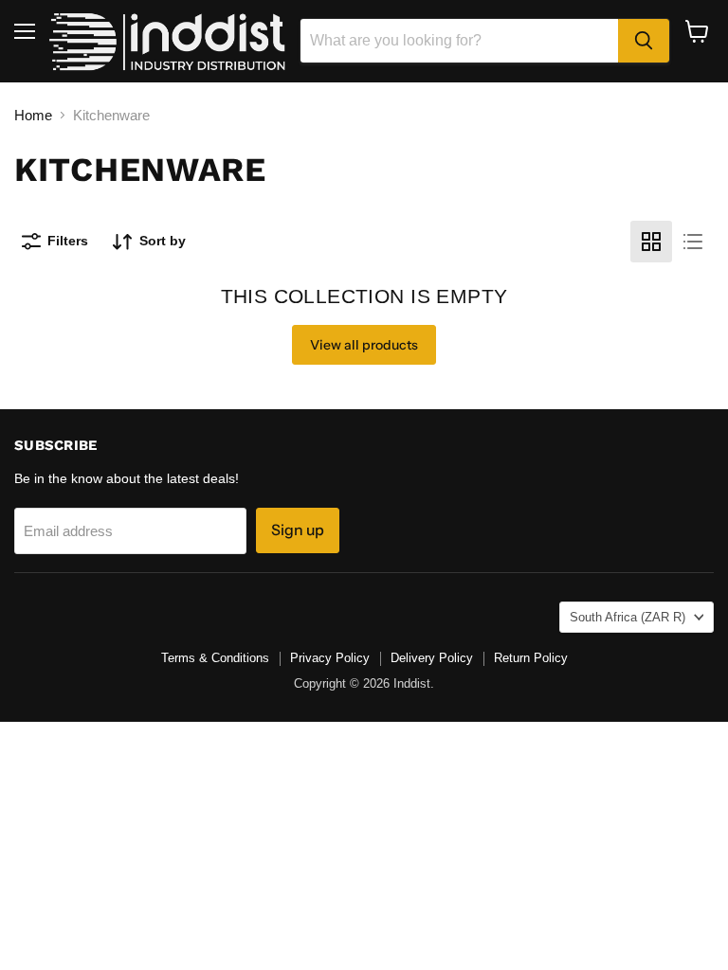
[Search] (643, 41)
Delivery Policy (432, 658)
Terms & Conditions (215, 658)
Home (33, 115)
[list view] (693, 241)
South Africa (627, 617)
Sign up (297, 530)
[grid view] (651, 241)
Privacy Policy (330, 658)
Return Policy (531, 658)
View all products (364, 344)
